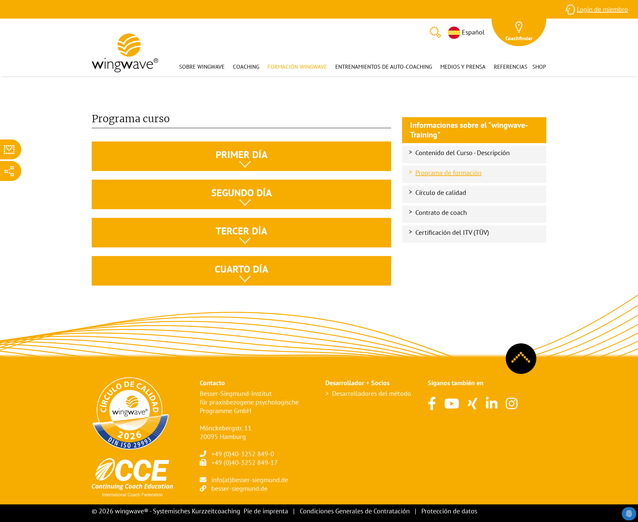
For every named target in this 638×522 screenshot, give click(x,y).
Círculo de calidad (440, 192)
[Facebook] (432, 403)
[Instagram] (511, 403)
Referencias (510, 66)
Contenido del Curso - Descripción (462, 152)
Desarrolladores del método (371, 393)
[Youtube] (451, 403)
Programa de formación (448, 172)
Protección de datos (449, 511)
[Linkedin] (491, 403)
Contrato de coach (441, 212)
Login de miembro (602, 9)
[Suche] (435, 32)
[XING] (473, 403)
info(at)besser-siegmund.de (249, 480)
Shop (539, 66)
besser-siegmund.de (239, 488)
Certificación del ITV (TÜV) (452, 232)
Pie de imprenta (266, 511)
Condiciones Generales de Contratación (355, 511)
